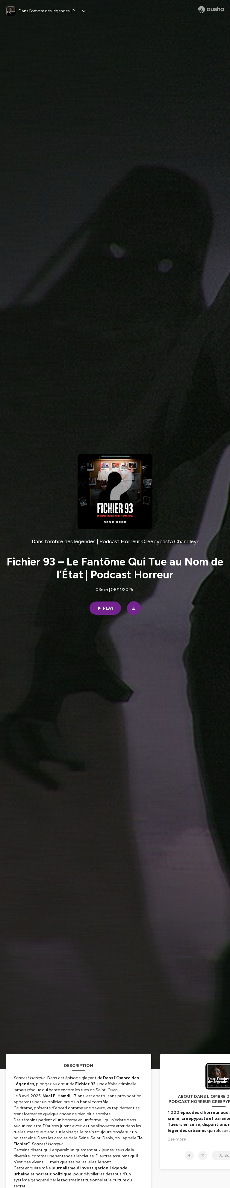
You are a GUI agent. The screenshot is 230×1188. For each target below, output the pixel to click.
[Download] (134, 608)
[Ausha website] (211, 9)
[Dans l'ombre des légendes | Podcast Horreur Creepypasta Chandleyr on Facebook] (189, 1155)
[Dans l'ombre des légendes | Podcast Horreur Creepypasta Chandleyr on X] (202, 1155)
